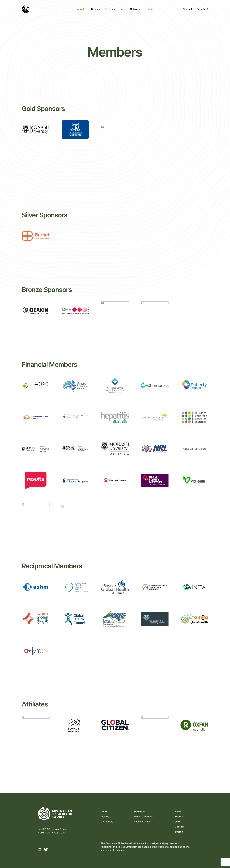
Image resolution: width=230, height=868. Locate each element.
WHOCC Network (144, 816)
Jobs (122, 9)
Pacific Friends (142, 821)
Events (109, 9)
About (80, 9)
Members (106, 816)
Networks (135, 9)
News (94, 9)
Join (150, 9)
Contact (187, 9)
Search (179, 831)
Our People (107, 821)
